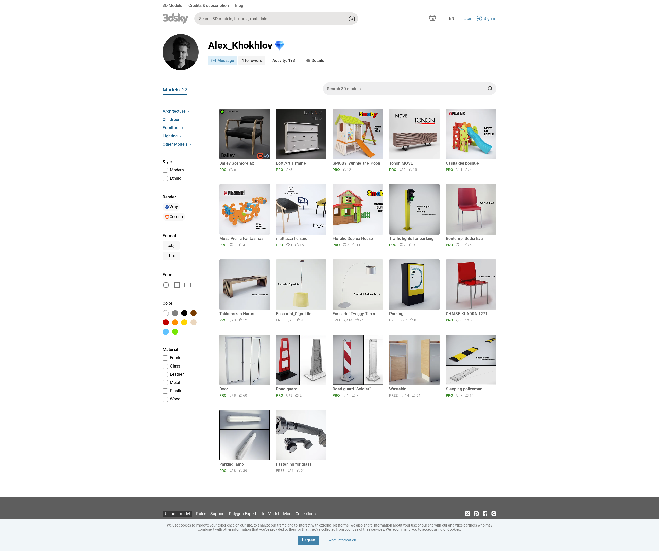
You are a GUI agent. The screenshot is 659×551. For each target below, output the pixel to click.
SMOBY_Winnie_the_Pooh (356, 163)
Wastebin (397, 389)
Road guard (286, 389)
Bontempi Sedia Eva (464, 238)
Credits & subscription (208, 5)
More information (342, 540)
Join (468, 18)
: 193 (283, 60)
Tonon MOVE (401, 163)
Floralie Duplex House (353, 238)
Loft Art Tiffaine (291, 163)
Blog (239, 5)
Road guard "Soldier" (352, 389)
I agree (308, 540)
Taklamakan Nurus (236, 313)
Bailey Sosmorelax (236, 163)
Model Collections (299, 513)
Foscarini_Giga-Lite (293, 313)
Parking (396, 313)
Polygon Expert (242, 513)
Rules (201, 513)
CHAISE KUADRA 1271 (467, 313)
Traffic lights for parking (411, 238)
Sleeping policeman (464, 389)
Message (225, 60)
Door (223, 389)
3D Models (172, 5)
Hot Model (269, 513)
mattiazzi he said (291, 238)
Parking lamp (231, 464)
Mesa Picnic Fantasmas (241, 238)
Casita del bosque (462, 163)
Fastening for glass (293, 464)
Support (217, 513)
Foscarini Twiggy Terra (354, 313)
